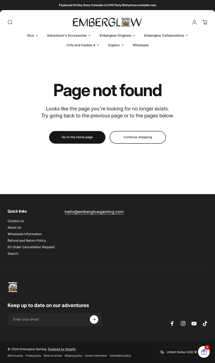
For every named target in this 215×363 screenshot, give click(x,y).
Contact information (96, 355)
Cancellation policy (120, 355)
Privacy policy (33, 355)
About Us (14, 227)
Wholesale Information (25, 234)
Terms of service (52, 355)
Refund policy (15, 355)
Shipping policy (73, 355)
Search (13, 254)
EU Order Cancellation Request (31, 247)
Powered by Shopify (62, 349)
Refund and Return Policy (27, 240)
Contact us (16, 221)
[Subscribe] (94, 319)
